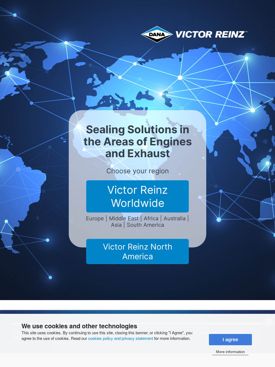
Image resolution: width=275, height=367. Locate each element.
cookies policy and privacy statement (120, 338)
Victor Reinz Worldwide (137, 196)
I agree (230, 339)
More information (230, 352)
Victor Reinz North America (137, 251)
